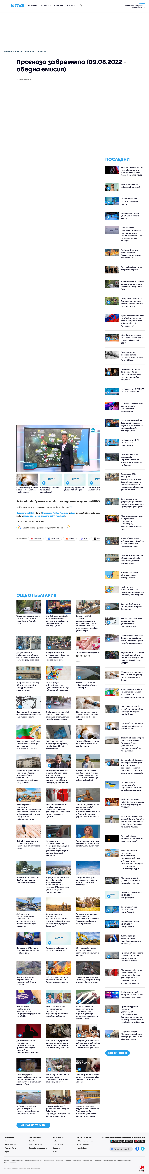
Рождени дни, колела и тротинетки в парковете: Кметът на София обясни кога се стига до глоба (87, 919)
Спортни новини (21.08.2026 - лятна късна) (130, 201)
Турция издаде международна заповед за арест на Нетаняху (131, 940)
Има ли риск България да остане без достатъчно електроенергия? (28, 714)
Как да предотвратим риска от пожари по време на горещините (57, 979)
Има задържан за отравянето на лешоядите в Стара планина (26, 980)
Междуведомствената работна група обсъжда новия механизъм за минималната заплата (88, 1044)
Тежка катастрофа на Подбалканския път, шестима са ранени (27, 879)
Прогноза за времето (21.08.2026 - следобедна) (131, 895)
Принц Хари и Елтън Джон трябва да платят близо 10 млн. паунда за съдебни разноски (131, 374)
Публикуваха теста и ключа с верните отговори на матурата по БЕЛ (28, 844)
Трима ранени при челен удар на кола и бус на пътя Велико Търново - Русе (28, 619)
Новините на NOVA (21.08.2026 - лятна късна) (130, 216)
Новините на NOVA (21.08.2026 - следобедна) (130, 924)
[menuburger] (5, 5)
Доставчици (59, 1160)
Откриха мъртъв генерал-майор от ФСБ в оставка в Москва (132, 994)
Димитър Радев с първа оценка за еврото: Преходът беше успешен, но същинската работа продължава (27, 776)
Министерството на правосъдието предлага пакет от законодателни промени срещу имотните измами (58, 810)
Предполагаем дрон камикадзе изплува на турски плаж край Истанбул (86, 881)
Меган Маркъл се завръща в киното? (130, 185)
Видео (6, 1151)
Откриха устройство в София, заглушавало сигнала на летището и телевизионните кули (57, 715)
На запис (59, 5)
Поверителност (87, 1160)
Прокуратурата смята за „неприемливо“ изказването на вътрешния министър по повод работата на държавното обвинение (88, 810)
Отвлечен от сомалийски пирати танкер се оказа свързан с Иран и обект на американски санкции (132, 234)
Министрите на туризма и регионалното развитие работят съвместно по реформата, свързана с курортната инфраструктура (28, 811)
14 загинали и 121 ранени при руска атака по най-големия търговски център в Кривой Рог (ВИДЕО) (132, 657)
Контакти (68, 1160)
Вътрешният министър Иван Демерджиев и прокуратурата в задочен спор (27, 686)
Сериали (56, 1148)
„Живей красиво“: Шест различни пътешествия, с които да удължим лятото (87, 1078)
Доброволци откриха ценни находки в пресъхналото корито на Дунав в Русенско (27, 1109)
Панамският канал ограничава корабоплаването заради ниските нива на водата (131, 459)
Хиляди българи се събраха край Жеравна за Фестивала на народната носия (57, 656)
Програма (45, 5)
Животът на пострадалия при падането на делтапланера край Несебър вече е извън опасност (26, 920)
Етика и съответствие (124, 1160)
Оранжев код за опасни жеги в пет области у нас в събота (87, 743)
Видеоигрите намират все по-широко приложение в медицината (132, 407)
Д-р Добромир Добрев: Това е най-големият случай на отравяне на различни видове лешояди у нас (57, 621)
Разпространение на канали (33, 1160)
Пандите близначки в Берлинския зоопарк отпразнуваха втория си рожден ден (132, 302)
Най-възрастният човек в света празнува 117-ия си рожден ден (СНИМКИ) (132, 803)
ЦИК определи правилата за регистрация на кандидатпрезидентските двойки (28, 1011)
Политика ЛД (98, 1160)
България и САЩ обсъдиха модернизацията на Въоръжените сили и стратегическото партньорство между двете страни (87, 623)
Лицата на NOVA (35, 1144)
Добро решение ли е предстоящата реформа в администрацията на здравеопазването (57, 1011)
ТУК (71, 507)
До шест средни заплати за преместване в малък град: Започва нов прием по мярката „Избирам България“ (58, 920)
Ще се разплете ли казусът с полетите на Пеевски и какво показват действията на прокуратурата (87, 1111)
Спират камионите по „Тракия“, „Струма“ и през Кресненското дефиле (88, 979)
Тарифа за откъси (49, 1160)
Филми (55, 1151)
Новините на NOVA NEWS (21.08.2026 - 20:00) (132, 390)
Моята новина (10, 1148)
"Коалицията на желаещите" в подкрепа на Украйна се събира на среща (131, 786)
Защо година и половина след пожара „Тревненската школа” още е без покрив (57, 1078)
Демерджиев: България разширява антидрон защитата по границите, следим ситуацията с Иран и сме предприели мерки (57, 776)
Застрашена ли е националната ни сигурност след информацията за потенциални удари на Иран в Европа (87, 1012)
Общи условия (77, 1160)
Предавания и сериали (38, 1148)
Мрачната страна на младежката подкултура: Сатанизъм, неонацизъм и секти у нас (132, 522)
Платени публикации (10, 1162)
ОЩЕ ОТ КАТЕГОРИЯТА (33, 1125)
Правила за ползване (110, 1160)
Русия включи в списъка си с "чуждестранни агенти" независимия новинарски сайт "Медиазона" (132, 320)
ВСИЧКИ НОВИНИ (117, 1053)
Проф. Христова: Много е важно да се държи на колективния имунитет (87, 843)
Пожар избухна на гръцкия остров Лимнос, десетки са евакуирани (131, 254)
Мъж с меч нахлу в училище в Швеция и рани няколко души (130, 880)
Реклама (6, 1160)
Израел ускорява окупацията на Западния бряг (129, 575)
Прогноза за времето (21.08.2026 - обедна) (56, 949)
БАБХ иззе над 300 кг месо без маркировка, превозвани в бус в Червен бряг (57, 744)
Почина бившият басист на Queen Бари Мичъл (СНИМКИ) (132, 838)
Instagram (47, 513)
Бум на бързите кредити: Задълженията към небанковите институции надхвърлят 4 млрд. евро (28, 1079)
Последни (8, 1141)
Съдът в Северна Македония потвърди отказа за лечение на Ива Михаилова (131, 1035)
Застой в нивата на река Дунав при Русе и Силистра (86, 685)
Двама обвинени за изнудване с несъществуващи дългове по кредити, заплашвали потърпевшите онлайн (27, 1046)
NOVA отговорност (85, 1141)
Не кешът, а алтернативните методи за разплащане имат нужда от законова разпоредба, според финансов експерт (57, 848)
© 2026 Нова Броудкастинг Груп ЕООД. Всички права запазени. (22, 1168)
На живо (71, 5)
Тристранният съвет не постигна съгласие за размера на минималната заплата (28, 744)
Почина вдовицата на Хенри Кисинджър (131, 268)
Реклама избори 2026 (17, 1160)
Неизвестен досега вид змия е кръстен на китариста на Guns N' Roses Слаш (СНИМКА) (132, 171)
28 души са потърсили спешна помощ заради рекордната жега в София (87, 715)
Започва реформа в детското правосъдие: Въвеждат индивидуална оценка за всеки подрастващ (58, 1111)
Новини (32, 5)
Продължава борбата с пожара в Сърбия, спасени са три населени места (132, 957)
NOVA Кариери (83, 1144)
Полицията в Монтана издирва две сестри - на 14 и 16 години (28, 950)
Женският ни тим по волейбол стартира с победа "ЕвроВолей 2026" (132, 339)
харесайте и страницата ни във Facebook (44, 516)
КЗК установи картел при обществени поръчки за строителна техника (87, 951)
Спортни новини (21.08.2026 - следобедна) (129, 909)
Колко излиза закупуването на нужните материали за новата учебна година (57, 686)
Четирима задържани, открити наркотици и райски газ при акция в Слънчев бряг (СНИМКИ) (57, 1044)
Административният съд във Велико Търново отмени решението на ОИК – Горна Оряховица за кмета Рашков (87, 775)
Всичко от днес (10, 1144)
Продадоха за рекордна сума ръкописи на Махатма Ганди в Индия (132, 356)
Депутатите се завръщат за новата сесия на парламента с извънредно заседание (27, 656)
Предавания (58, 1144)
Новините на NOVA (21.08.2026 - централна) (130, 442)
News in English (82, 1148)
